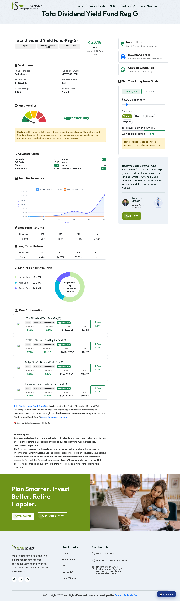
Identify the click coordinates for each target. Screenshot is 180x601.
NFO (112, 6)
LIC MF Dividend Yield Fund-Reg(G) (43, 318)
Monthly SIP (131, 91)
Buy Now (98, 324)
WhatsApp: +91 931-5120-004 (111, 560)
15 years (138, 116)
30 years (127, 121)
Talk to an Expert (137, 199)
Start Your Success (52, 516)
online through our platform (54, 417)
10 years (127, 116)
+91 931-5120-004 (105, 553)
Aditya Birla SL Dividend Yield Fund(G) (44, 362)
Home (80, 6)
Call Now (132, 216)
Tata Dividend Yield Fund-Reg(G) (30, 406)
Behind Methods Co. (125, 595)
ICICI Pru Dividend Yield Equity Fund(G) (45, 340)
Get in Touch (23, 516)
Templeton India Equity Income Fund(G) (46, 384)
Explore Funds (97, 6)
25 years (150, 116)
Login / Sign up (148, 6)
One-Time (150, 91)
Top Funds (126, 6)
